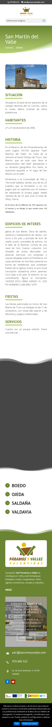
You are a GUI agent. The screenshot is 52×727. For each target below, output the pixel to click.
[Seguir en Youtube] (13, 682)
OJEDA (18, 494)
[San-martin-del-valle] (26, 89)
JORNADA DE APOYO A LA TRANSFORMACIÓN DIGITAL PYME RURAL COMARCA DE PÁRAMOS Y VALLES (26, 609)
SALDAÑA (21, 503)
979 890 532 (19, 661)
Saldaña (19, 47)
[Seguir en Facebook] (7, 682)
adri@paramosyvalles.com (29, 652)
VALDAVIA (21, 512)
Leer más (26, 637)
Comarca (9, 47)
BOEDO (19, 485)
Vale (16, 724)
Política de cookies (30, 724)
